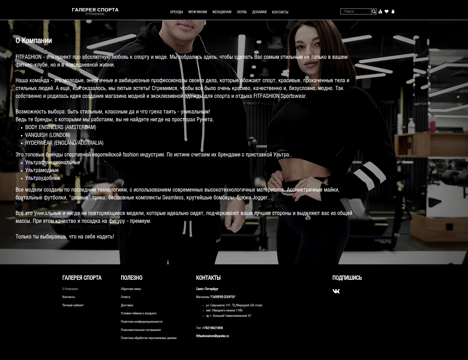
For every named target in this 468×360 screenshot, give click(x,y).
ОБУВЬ (242, 12)
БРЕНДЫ (176, 12)
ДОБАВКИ (259, 12)
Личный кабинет (73, 305)
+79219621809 (212, 328)
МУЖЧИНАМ (197, 12)
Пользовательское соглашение (141, 330)
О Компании (70, 289)
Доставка (127, 305)
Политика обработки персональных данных (149, 338)
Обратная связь (131, 289)
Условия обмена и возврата (138, 313)
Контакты (68, 297)
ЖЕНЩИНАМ (221, 12)
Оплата (125, 297)
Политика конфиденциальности (142, 321)
